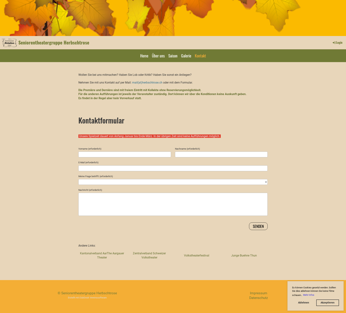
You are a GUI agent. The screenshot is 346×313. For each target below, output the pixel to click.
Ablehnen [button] (303, 302)
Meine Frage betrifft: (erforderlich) (95, 176)
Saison (173, 55)
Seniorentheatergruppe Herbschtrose (53, 42)
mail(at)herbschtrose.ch (147, 82)
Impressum (258, 293)
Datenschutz (258, 298)
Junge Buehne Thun (244, 255)
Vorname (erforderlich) (89, 148)
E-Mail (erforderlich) (88, 162)
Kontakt (200, 55)
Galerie (186, 55)
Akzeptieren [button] (327, 302)
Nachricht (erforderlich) (90, 190)
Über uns (158, 55)
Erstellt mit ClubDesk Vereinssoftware (87, 297)
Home (144, 55)
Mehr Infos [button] (308, 295)
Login (339, 42)
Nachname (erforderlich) (187, 148)
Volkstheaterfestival (196, 255)
